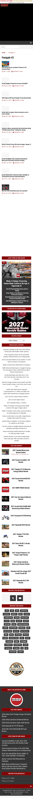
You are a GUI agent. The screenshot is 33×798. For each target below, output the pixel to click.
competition (8, 617)
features (7, 624)
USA (26, 648)
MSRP (6, 634)
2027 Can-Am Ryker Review (16, 400)
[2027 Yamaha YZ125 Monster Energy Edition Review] (5, 471)
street (16, 641)
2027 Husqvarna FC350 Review (21, 516)
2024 (17, 610)
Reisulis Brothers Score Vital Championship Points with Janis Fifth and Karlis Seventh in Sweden (16, 438)
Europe (26, 621)
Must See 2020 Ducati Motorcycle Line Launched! (14, 191)
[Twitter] (13, 598)
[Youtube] (20, 598)
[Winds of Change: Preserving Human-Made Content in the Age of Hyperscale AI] (16, 277)
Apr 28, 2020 (7, 116)
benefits (14, 614)
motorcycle (24, 631)
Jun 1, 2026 (7, 71)
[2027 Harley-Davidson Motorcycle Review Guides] (5, 563)
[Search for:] (10, 47)
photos (25, 634)
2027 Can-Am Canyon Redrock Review (16, 396)
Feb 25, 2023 (7, 86)
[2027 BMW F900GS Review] (5, 489)
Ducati (7, 621)
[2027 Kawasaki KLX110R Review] (5, 582)
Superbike (23, 641)
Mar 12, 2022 (7, 100)
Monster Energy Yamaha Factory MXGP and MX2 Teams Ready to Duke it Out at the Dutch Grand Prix (16, 384)
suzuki (25, 645)
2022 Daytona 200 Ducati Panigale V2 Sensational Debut (16, 98)
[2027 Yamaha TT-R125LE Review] (5, 536)
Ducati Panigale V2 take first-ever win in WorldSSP (15, 83)
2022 (7, 610)
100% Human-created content (16, 2)
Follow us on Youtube (8, 781)
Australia (6, 614)
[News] (5, 64)
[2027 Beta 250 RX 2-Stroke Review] (5, 545)
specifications (14, 638)
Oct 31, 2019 (7, 179)
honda (5, 628)
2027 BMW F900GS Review (21, 488)
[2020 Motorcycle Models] (5, 187)
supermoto (8, 645)
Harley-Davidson (23, 624)
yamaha (20, 651)
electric (19, 621)
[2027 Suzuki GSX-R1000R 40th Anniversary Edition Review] (5, 508)
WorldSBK (13, 651)
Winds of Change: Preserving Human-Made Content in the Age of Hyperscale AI (16, 283)
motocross (7, 631)
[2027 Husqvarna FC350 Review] (5, 517)
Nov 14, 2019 (8, 163)
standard (9, 641)
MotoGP (16, 631)
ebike (12, 621)
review (5, 638)
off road (18, 634)
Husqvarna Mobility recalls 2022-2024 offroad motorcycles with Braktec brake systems (15, 743)
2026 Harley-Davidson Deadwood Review (15, 720)
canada (26, 614)
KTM (28, 628)
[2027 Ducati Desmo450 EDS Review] (5, 480)
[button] (30, 42)
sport (27, 638)
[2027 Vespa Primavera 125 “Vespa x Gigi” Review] (5, 554)
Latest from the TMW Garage (16, 258)
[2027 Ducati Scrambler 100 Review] (5, 461)
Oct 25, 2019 (7, 193)
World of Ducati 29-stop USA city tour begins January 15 (16, 144)
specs (21, 638)
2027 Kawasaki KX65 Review (21, 525)
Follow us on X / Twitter (8, 778)
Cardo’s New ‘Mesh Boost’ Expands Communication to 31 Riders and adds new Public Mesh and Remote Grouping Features (16, 391)
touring (16, 648)
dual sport (24, 617)
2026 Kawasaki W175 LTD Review (12, 726)
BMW (20, 614)
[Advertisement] (16, 23)
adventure (24, 610)
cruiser (17, 617)
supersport (17, 645)
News (11, 634)
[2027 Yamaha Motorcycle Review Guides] (5, 452)
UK (22, 648)
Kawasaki (22, 628)
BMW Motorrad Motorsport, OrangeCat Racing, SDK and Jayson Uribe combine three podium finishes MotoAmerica (16, 370)
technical (8, 648)
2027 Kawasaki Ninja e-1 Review (16, 403)
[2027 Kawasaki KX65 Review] (5, 526)
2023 (12, 610)
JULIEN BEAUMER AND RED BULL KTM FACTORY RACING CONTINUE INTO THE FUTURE (16, 377)
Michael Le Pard (18, 71)
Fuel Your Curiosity (16, 445)
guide (14, 624)
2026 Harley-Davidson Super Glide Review (15, 723)
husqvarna (13, 628)
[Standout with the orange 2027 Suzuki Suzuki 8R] (5, 573)
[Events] (5, 124)
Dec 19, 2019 (7, 132)
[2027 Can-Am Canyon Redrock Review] (5, 499)
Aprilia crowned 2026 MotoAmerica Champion (16, 365)
